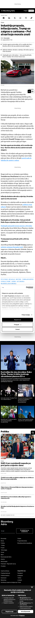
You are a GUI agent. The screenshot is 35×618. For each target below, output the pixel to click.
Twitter (19, 577)
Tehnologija (4, 550)
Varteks (18, 279)
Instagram (20, 575)
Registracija (9, 611)
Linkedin (20, 580)
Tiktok (19, 582)
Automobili (20, 281)
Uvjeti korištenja (5, 571)
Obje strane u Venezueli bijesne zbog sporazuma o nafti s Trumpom (17, 488)
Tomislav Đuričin (27, 279)
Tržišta (3, 545)
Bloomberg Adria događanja (25, 543)
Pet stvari (4, 279)
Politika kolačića (5, 575)
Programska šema (22, 540)
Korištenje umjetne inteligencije (9, 582)
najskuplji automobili (8, 283)
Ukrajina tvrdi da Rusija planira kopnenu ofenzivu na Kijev (17, 507)
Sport (2, 554)
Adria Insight (4, 561)
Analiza (3, 559)
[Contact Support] (33, 433)
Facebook (20, 573)
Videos (19, 538)
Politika (5, 431)
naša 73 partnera (9, 296)
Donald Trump (6, 281)
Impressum (4, 577)
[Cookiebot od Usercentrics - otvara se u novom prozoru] (26, 287)
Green (2, 552)
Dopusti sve (17, 319)
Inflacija (12, 279)
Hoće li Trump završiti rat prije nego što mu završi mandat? (25, 420)
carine (13, 281)
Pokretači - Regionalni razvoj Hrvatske (8, 565)
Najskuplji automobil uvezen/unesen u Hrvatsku (16, 226)
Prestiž (2, 547)
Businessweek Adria (6, 557)
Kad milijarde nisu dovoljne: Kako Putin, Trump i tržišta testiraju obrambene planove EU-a (16, 374)
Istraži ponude (25, 611)
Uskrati (17, 329)
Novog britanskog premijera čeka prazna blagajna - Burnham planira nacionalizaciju (25, 400)
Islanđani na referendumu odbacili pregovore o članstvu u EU (16, 497)
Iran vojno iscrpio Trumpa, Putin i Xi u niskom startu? (9, 398)
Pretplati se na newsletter (24, 531)
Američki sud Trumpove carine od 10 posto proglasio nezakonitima (9, 421)
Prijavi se (22, 615)
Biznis (2, 540)
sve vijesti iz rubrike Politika (7, 515)
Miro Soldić (7, 38)
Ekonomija (3, 538)
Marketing (3, 580)
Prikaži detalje (26, 315)
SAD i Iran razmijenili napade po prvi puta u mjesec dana (16, 464)
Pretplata (31, 10)
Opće (2, 461)
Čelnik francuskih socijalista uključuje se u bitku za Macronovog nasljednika (17, 478)
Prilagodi (16, 324)
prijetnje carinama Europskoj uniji (12, 247)
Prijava (26, 10)
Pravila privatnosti (5, 573)
